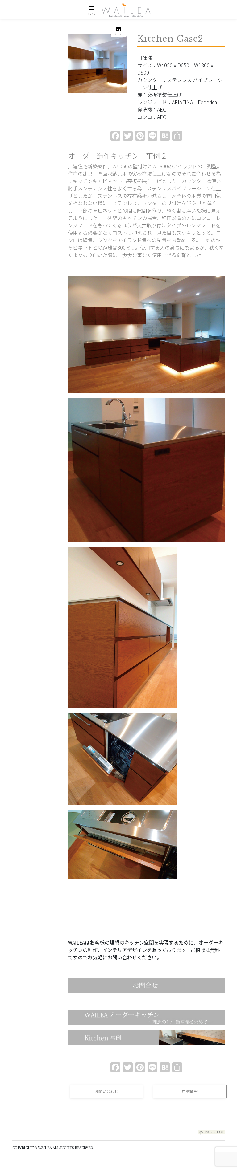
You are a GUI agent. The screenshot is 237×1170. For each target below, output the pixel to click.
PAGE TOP (211, 1132)
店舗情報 (190, 1091)
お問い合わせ (106, 1091)
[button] (91, 10)
